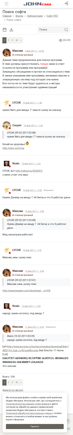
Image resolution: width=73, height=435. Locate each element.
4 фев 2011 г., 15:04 (34, 51)
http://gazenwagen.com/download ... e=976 (26, 290)
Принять (35, 426)
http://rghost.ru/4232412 (28, 170)
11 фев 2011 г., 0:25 (34, 327)
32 (17, 40)
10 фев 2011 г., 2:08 (32, 190)
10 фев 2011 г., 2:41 (32, 250)
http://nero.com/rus (13, 148)
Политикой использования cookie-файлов (28, 404)
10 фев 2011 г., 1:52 (31, 164)
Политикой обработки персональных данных (29, 413)
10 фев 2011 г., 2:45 (34, 271)
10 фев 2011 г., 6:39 (31, 306)
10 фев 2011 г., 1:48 (32, 103)
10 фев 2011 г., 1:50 (33, 125)
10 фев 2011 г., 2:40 (34, 211)
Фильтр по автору (13, 390)
